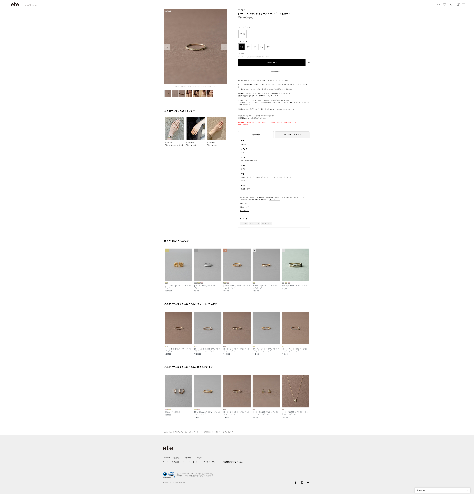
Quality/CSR (199, 458)
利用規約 (175, 462)
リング (243, 152)
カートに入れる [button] (272, 62)
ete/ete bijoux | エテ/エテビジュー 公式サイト (177, 432)
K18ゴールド (254, 223)
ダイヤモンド (266, 223)
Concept (166, 458)
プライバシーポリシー (191, 462)
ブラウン (244, 223)
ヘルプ (165, 462)
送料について (244, 203)
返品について (244, 211)
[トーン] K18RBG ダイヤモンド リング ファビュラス (217, 432)
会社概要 (176, 458)
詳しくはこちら (274, 200)
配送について (244, 207)
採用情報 (187, 458)
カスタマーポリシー (211, 462)
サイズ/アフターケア (292, 134)
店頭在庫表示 (275, 71)
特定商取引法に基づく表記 (233, 462)
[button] (451, 4)
